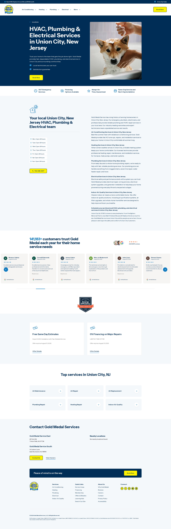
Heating (54, 490)
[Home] (34, 486)
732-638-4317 (39, 171)
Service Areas (79, 487)
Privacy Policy (102, 498)
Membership (79, 493)
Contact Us (36, 458)
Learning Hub (79, 498)
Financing (78, 490)
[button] (165, 269)
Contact (100, 496)
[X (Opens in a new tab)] (125, 488)
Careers (100, 493)
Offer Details (37, 351)
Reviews (100, 490)
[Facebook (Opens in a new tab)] (122, 488)
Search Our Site (80, 501)
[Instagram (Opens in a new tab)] (129, 488)
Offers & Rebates (80, 496)
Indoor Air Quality (58, 498)
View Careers (50, 458)
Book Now (160, 9)
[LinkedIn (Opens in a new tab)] (136, 488)
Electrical (55, 496)
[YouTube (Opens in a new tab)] (132, 488)
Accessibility (102, 501)
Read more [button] (10, 273)
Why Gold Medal (103, 487)
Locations (35, 22)
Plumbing (55, 493)
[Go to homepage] (11, 9)
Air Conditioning (57, 487)
